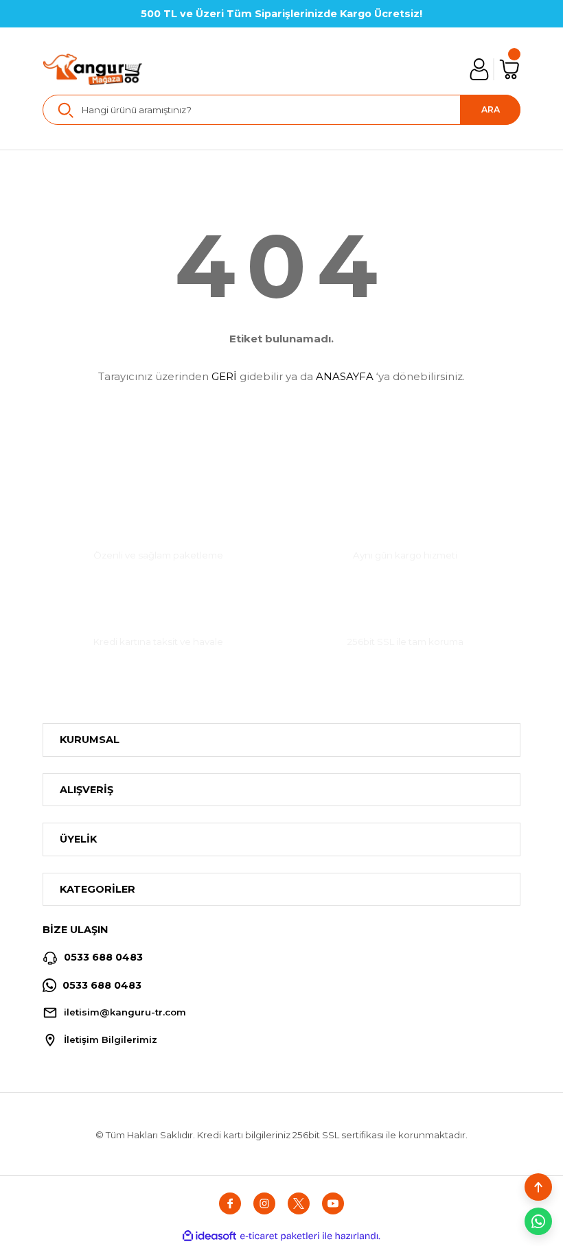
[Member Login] (479, 69)
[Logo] (93, 69)
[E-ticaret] (280, 1236)
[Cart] (509, 69)
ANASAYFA (345, 376)
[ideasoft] (209, 1236)
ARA (490, 109)
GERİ (224, 376)
